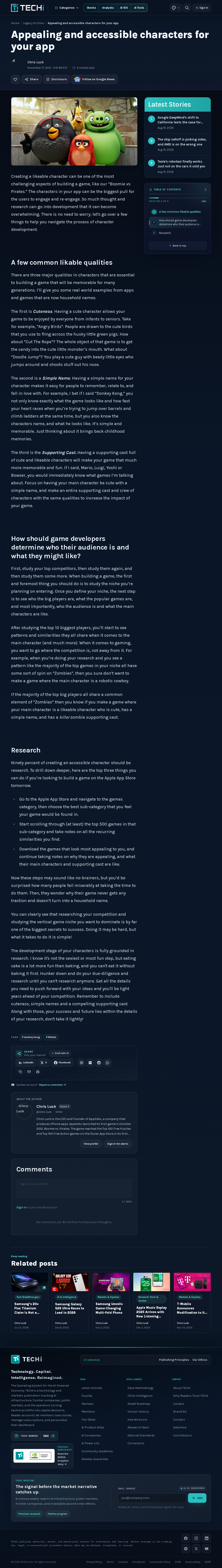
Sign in (203, 7)
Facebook (65, 1062)
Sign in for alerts (118, 1143)
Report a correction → (52, 1084)
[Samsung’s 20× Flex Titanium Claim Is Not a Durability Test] (29, 1282)
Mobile (51, 1037)
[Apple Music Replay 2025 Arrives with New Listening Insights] (151, 1282)
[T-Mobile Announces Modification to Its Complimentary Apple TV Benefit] (192, 1282)
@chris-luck (44, 1111)
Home (15, 23)
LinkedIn (28, 1062)
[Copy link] (20, 1072)
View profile (91, 1143)
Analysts (108, 7)
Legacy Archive (33, 23)
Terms (110, 1561)
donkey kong (31, 1037)
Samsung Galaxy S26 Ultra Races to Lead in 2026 (69, 1308)
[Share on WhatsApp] (107, 1063)
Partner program (57, 1513)
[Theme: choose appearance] (176, 8)
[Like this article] (15, 79)
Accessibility (192, 1561)
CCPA (178, 1561)
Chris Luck (36, 62)
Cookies (123, 1561)
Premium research (29, 1513)
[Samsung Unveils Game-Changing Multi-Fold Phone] (111, 1282)
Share (34, 79)
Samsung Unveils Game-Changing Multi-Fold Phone (109, 1308)
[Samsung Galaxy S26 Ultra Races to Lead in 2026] (70, 1282)
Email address (126, 1488)
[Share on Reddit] (99, 1063)
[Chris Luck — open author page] (17, 64)
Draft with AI (62, 1053)
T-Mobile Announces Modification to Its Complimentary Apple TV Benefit (191, 1312)
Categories (67, 7)
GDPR (208, 1561)
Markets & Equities (108, 1297)
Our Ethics (200, 1360)
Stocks (91, 7)
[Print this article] (38, 1072)
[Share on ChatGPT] (81, 1063)
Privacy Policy (94, 1561)
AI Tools (139, 7)
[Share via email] (29, 1072)
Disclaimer (138, 1561)
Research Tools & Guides (148, 1299)
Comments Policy (160, 1561)
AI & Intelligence (66, 1297)
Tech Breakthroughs (27, 1297)
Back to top (179, 245)
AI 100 (124, 7)
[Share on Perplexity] (90, 1063)
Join (200, 1498)
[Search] (187, 8)
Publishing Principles (174, 1360)
